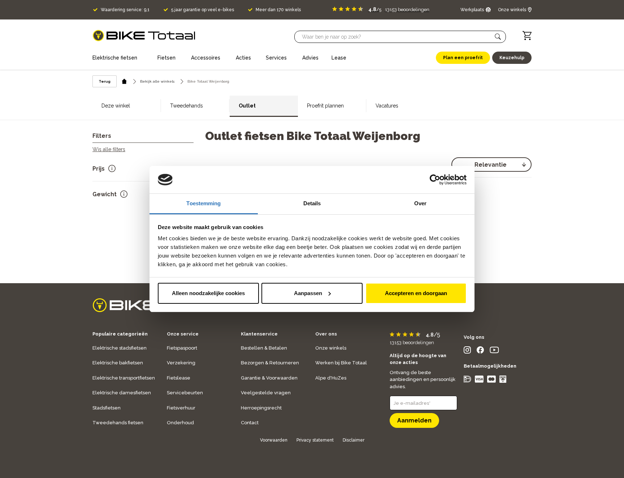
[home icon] (124, 81)
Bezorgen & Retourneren (270, 362)
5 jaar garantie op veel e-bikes (202, 9)
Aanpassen (308, 293)
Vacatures (387, 106)
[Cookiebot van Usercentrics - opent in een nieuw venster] (435, 179)
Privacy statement (315, 440)
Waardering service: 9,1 (125, 9)
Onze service (183, 334)
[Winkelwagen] (527, 35)
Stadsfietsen (106, 408)
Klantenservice (259, 334)
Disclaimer (353, 440)
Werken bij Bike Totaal (341, 362)
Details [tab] (312, 203)
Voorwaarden (273, 440)
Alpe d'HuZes (330, 378)
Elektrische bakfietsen (117, 362)
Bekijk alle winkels (157, 81)
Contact (250, 422)
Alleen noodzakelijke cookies (208, 293)
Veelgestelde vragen (266, 392)
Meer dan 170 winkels (278, 9)
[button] (498, 37)
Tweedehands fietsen (117, 422)
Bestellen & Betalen (264, 348)
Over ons (326, 334)
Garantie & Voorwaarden (269, 378)
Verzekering (181, 362)
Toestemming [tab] (203, 203)
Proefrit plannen (325, 106)
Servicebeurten (185, 392)
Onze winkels (330, 348)
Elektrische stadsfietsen (119, 348)
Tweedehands (186, 106)
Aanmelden (414, 420)
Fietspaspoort (182, 348)
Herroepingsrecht (261, 408)
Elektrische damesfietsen (121, 392)
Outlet (247, 106)
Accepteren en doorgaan (416, 293)
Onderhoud (180, 422)
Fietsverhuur (181, 408)
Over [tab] (420, 203)
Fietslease (178, 378)
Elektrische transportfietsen (123, 378)
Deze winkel (115, 106)
